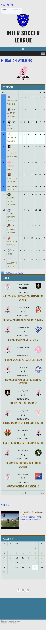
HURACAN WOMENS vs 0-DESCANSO (23, 486)
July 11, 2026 (23, 411)
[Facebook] (18, 590)
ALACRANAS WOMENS (12, 264)
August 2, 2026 (23, 347)
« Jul (3, 577)
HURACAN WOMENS (11, 139)
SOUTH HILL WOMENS (12, 102)
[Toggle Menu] (43, 54)
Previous (5, 493)
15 (35, 558)
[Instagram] (23, 590)
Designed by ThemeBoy (9, 623)
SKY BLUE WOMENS (11, 125)
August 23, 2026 (23, 284)
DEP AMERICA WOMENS (11, 113)
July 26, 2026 (23, 367)
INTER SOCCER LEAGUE (23, 36)
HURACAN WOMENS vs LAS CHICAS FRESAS (23, 359)
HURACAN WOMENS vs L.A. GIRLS (23, 340)
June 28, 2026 (23, 431)
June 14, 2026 (23, 474)
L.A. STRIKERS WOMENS (11, 229)
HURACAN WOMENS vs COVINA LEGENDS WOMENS (23, 381)
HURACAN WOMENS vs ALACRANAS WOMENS (23, 423)
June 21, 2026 (23, 451)
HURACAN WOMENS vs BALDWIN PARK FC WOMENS (23, 464)
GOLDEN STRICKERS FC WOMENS (23, 403)
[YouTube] (27, 590)
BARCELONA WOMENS (12, 180)
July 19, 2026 (23, 391)
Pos (3, 92)
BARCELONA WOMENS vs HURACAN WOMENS (23, 443)
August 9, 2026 (23, 327)
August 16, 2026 (23, 307)
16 (42, 558)
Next (42, 493)
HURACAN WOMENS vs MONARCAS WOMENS (23, 320)
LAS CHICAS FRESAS (11, 165)
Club (9, 92)
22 (35, 562)
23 (42, 562)
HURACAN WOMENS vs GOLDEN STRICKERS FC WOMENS (23, 298)
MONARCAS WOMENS (12, 243)
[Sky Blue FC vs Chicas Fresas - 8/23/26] (10, 528)
